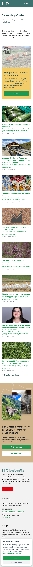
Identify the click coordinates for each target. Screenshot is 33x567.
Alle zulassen (16, 558)
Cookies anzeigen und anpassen (12, 553)
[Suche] (20, 3)
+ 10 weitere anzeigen (10, 375)
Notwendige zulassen (16, 562)
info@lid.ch (6, 517)
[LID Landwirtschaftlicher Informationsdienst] (13, 470)
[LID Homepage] (5, 3)
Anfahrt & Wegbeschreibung (12, 511)
